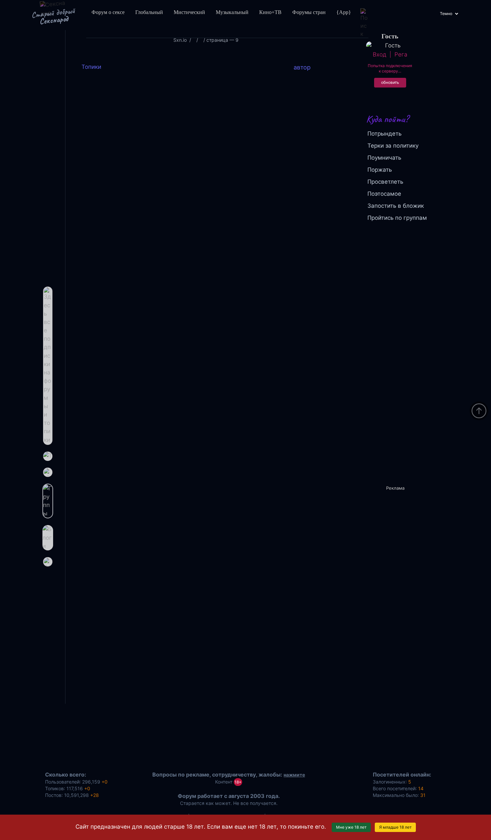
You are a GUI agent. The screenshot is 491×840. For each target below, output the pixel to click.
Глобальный (149, 12)
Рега (400, 54)
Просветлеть (385, 181)
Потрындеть (384, 133)
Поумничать (384, 157)
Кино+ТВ (270, 12)
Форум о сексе (108, 12)
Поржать (379, 169)
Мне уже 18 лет (351, 827)
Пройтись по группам (397, 217)
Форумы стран (309, 12)
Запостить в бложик (395, 205)
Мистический (189, 12)
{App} (343, 12)
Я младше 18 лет (395, 827)
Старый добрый (53, 16)
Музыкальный (232, 12)
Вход (379, 54)
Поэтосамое (384, 193)
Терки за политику (393, 145)
